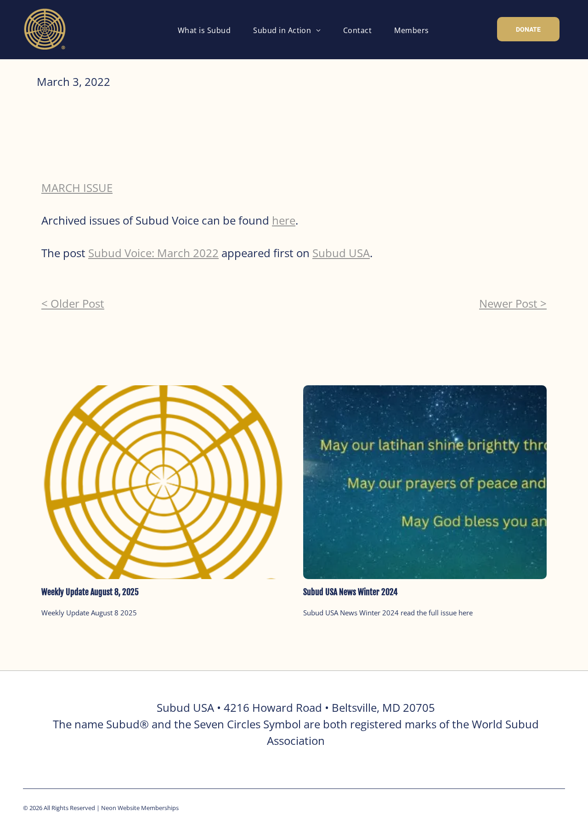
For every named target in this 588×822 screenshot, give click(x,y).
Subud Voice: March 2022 (153, 252)
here (283, 220)
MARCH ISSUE (77, 187)
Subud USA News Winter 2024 (350, 592)
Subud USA (341, 252)
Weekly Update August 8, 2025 (90, 592)
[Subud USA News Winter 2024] (425, 482)
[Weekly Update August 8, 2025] (163, 482)
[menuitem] (207, 30)
